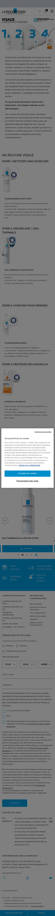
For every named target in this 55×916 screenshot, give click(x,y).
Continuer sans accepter (43, 432)
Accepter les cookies (27, 473)
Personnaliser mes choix (27, 481)
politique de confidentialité (29, 465)
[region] (27, 458)
